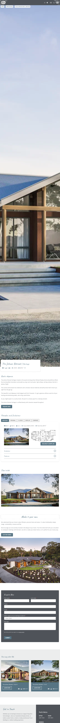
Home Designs (9, 6)
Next (55, 490)
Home (2, 6)
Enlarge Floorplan (48, 444)
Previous (4, 490)
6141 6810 (50, 718)
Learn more (7, 688)
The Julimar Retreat (10, 684)
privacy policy (21, 632)
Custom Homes (7, 535)
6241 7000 (41, 718)
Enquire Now (7, 406)
